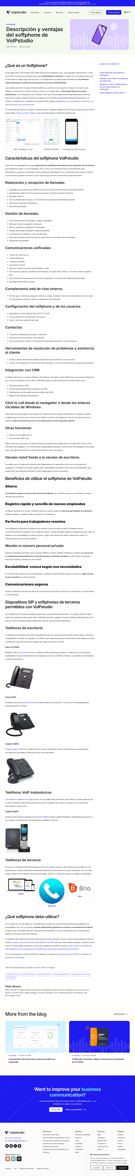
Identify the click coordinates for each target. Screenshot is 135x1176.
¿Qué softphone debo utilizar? (112, 93)
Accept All (122, 1168)
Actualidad (10, 24)
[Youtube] (19, 1146)
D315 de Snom (32, 702)
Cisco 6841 (23, 652)
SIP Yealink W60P (41, 817)
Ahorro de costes (12, 974)
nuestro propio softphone (26, 113)
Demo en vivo (90, 4)
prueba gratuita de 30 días (68, 954)
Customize (96, 1168)
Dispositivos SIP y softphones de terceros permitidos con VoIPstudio (113, 86)
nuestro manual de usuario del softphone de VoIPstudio (35, 942)
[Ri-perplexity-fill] (19, 1158)
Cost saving (10, 978)
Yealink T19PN (18, 749)
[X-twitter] (15, 1146)
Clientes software (28, 974)
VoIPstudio (20, 957)
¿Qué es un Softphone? (109, 64)
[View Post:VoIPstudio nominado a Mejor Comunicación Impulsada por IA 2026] (99, 1037)
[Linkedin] (7, 1146)
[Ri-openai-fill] (13, 1158)
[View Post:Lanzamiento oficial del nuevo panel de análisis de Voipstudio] (35, 1037)
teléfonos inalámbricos (18, 799)
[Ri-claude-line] (7, 1158)
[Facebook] (11, 1146)
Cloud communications (61, 974)
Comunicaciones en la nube (80, 974)
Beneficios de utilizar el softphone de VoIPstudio (114, 79)
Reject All (110, 1168)
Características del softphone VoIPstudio (112, 73)
